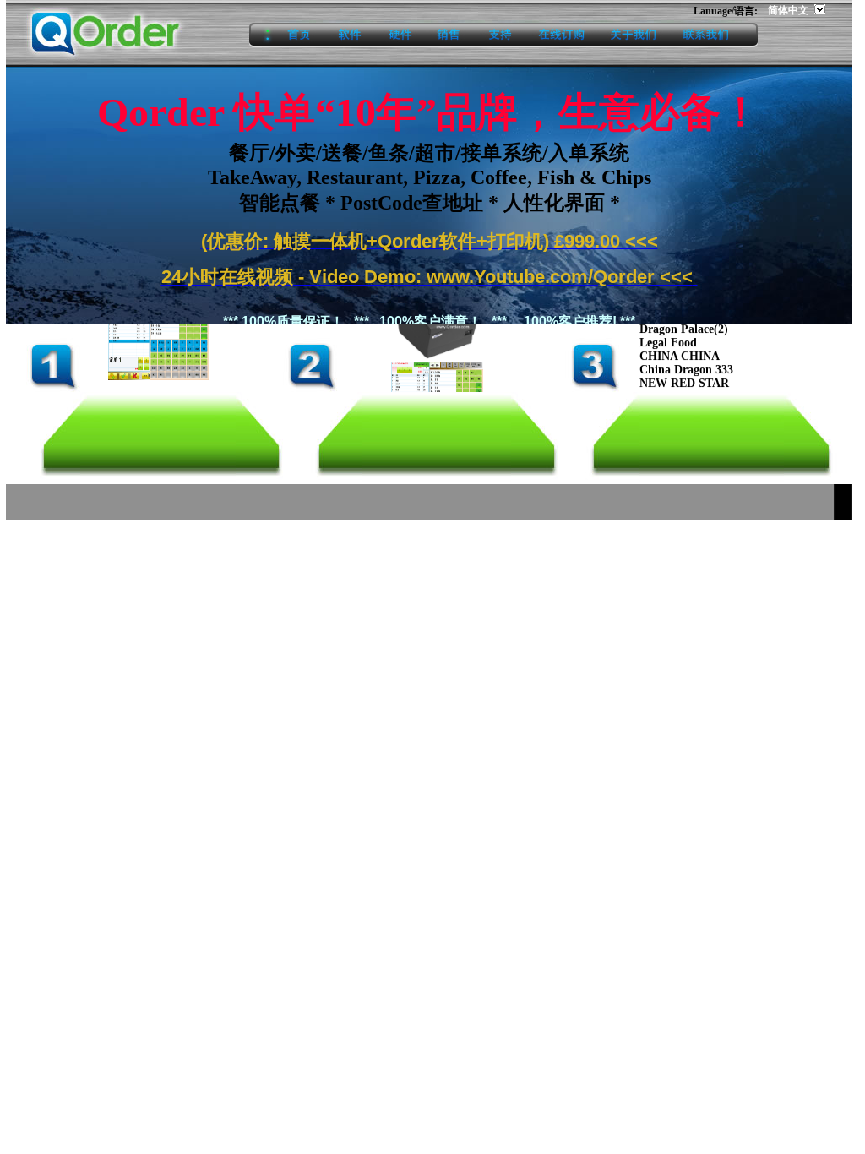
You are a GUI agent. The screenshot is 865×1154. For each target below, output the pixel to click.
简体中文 (789, 10)
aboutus (633, 35)
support (500, 35)
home (286, 35)
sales (450, 35)
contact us (714, 35)
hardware (400, 35)
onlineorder (560, 35)
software (350, 35)
